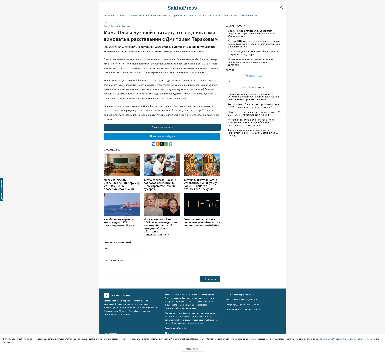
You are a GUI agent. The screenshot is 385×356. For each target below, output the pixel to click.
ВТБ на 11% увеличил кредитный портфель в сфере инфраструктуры (253, 53)
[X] (162, 144)
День (244, 87)
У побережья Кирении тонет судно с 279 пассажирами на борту (119, 222)
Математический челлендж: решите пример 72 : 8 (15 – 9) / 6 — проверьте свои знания (122, 184)
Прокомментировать (162, 127)
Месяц (261, 87)
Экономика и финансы (138, 15)
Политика (120, 15)
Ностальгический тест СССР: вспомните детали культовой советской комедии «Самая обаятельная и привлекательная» (160, 227)
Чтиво (193, 15)
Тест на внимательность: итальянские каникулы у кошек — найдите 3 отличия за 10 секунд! (200, 184)
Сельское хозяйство (161, 15)
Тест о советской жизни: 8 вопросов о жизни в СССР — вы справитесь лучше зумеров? (161, 184)
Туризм (233, 15)
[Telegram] (170, 144)
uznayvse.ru (121, 106)
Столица (202, 15)
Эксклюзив (115, 26)
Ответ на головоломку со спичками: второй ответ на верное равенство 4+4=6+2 (202, 222)
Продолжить (192, 348)
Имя (106, 247)
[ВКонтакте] (153, 144)
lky (184, 328)
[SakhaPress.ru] (1, 190)
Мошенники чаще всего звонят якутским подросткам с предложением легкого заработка (251, 62)
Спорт (211, 15)
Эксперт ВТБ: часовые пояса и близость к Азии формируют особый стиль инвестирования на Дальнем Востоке (254, 44)
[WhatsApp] (166, 144)
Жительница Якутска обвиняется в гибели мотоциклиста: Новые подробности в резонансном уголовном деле (252, 122)
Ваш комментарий (113, 260)
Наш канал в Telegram (164, 136)
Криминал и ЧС (180, 15)
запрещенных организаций (190, 316)
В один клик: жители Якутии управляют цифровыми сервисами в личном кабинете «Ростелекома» (252, 33)
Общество (109, 15)
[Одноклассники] (158, 144)
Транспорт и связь (248, 15)
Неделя (252, 87)
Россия (106, 26)
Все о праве (222, 15)
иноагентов (170, 316)
